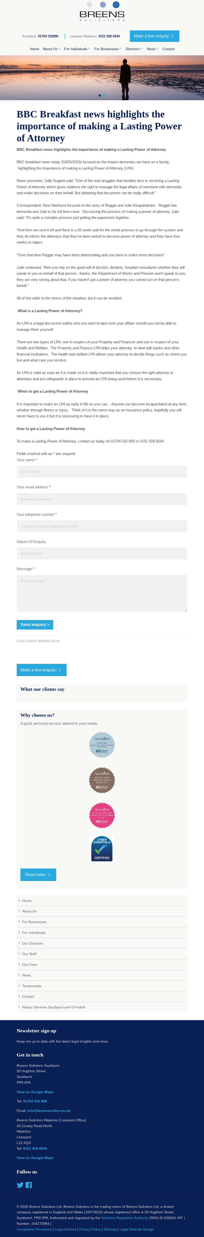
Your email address (34, 487)
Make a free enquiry (154, 36)
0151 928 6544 (109, 36)
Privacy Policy (90, 1229)
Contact (28, 996)
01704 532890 (48, 36)
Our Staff (29, 954)
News (26, 975)
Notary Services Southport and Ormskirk (54, 1007)
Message (25, 569)
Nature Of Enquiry (31, 541)
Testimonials (32, 986)
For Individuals (33, 933)
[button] (100, 95)
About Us (29, 911)
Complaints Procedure (34, 1229)
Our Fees (29, 965)
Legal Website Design (137, 1229)
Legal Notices (65, 1229)
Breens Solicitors (102, 12)
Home (27, 901)
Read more (38, 874)
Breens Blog (49, 641)
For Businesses (34, 922)
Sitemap (110, 1229)
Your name (27, 460)
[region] (102, 77)
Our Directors (32, 943)
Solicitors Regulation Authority (124, 1218)
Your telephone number (37, 514)
